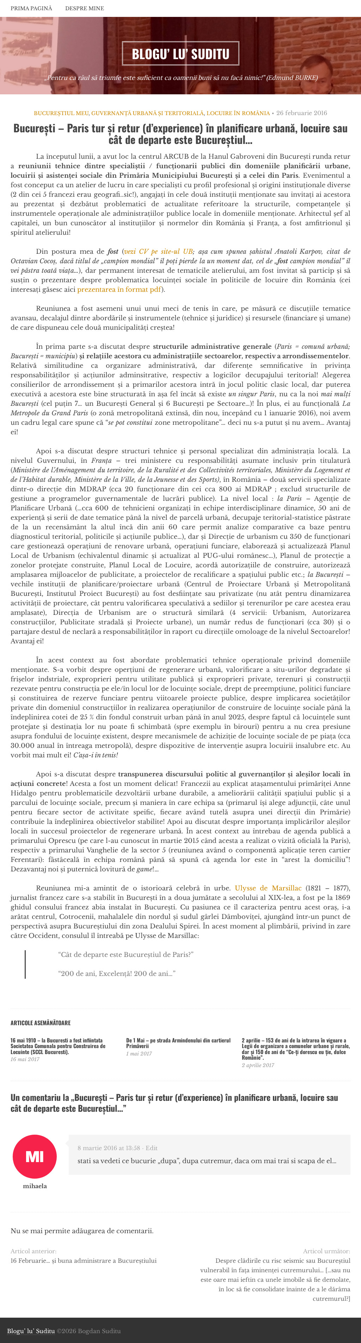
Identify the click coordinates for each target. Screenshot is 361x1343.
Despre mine (84, 8)
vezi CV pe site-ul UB (158, 252)
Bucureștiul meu (61, 113)
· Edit (150, 1148)
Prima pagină (31, 8)
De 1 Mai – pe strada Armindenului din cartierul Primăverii (178, 1043)
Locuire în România (238, 113)
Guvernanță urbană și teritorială (147, 113)
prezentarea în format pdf (119, 290)
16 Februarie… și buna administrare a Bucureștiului (84, 1260)
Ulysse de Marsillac (268, 888)
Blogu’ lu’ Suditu (31, 1331)
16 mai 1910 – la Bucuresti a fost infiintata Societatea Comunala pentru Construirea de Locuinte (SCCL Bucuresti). (58, 1045)
